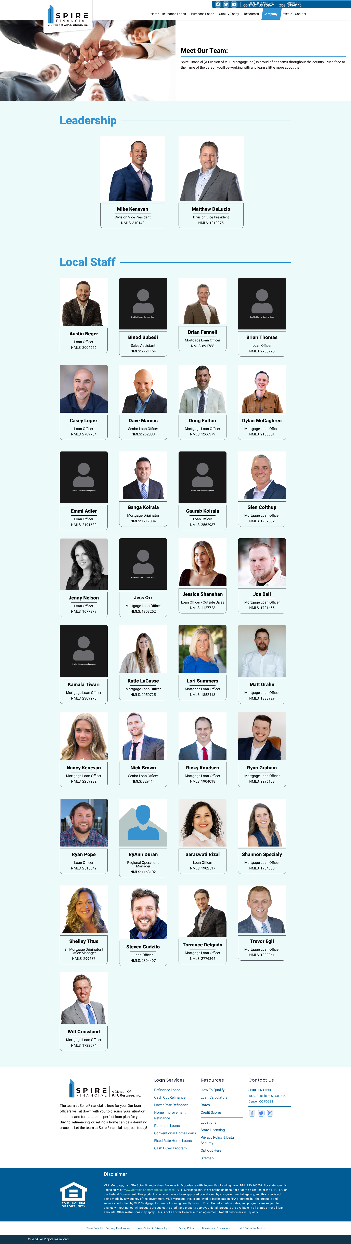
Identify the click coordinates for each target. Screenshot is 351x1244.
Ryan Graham (262, 767)
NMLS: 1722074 (83, 1045)
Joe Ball (262, 594)
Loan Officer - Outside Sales (202, 602)
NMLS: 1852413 (202, 694)
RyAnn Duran (143, 854)
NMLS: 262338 (143, 434)
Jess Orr (143, 597)
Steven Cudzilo (143, 946)
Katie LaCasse (143, 681)
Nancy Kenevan (84, 767)
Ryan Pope (84, 854)
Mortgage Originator (143, 515)
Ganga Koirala (143, 507)
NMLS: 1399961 (262, 955)
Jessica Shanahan (202, 594)
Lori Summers (202, 681)
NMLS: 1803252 (143, 611)
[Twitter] (261, 1113)
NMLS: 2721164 (143, 351)
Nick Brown (143, 767)
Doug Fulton (202, 420)
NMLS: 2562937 (202, 524)
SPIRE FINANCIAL (260, 1090)
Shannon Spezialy (262, 854)
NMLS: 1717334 (143, 521)
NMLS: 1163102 (143, 872)
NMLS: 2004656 (83, 347)
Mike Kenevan (132, 209)
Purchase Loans (202, 14)
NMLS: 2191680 (83, 524)
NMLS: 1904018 (202, 781)
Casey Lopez (84, 420)
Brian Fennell (202, 332)
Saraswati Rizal (202, 854)
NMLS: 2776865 (202, 958)
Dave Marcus (143, 420)
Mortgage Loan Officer (202, 340)
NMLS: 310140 (132, 223)
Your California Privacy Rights (154, 1228)
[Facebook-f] (252, 1113)
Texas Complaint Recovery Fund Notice (108, 1228)
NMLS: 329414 (143, 781)
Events (287, 14)
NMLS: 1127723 (202, 607)
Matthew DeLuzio (211, 209)
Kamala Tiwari (84, 684)
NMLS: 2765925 (262, 351)
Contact (300, 14)
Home (155, 14)
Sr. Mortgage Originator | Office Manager (83, 951)
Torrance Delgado (202, 944)
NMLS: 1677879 (83, 611)
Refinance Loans (174, 14)
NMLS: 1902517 (202, 868)
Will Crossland (84, 1031)
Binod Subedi (143, 337)
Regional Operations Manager (143, 864)
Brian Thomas (261, 337)
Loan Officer (83, 341)
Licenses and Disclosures (216, 1228)
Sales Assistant (143, 345)
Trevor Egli (262, 941)
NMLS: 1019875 (211, 223)
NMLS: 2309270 (83, 698)
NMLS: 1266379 (202, 434)
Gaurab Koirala (202, 511)
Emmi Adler (84, 511)
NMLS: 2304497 (143, 960)
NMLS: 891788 (202, 346)
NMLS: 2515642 (83, 868)
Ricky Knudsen (202, 767)
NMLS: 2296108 (262, 781)
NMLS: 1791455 (262, 607)
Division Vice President (133, 217)
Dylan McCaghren (262, 420)
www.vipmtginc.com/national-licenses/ (150, 1190)
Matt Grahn (262, 684)
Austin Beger (83, 333)
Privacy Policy (186, 1228)
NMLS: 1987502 (262, 521)
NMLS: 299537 (83, 958)
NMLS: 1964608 (262, 868)
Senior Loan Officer (143, 428)
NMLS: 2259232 (83, 781)
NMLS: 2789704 (83, 434)
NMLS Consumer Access (251, 1228)
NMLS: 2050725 (143, 694)
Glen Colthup (261, 507)
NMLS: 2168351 (262, 434)
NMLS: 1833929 (262, 698)
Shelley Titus (83, 941)
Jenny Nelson (84, 597)
